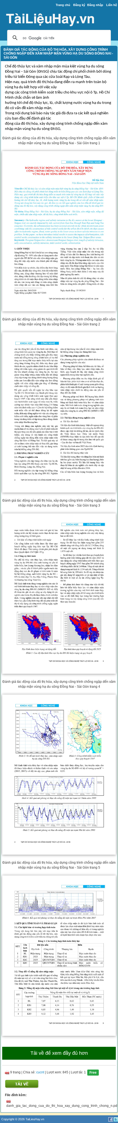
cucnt (40, 1072)
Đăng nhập (95, 5)
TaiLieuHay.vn (35, 1119)
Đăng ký (79, 5)
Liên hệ (111, 5)
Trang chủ (63, 5)
